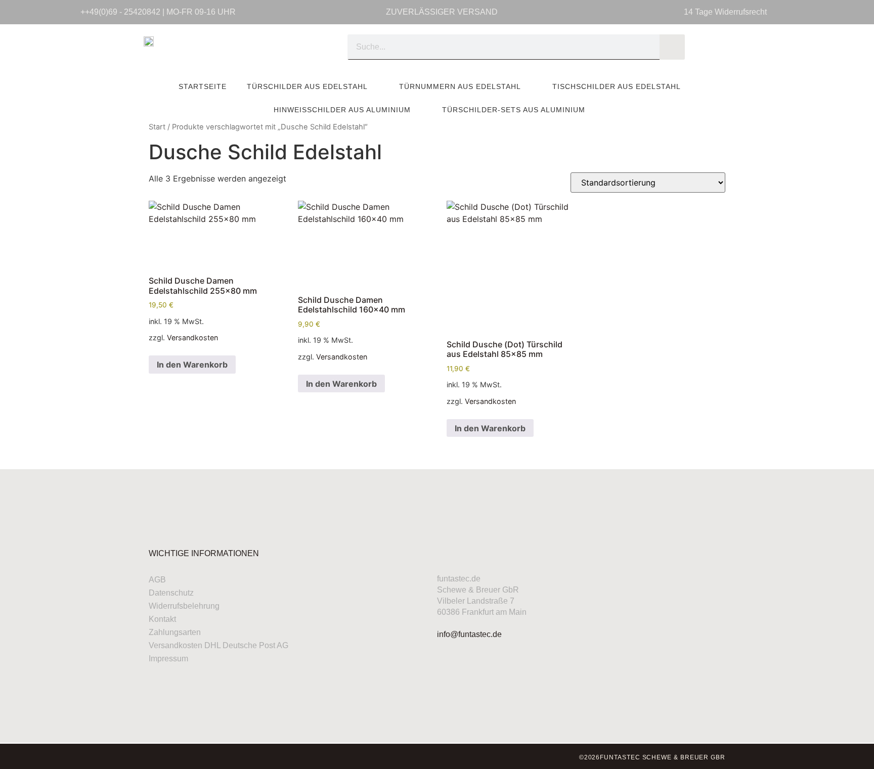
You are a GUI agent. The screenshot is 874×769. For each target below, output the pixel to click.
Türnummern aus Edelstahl (460, 86)
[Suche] (672, 47)
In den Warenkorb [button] (192, 364)
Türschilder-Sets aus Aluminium (513, 110)
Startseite (203, 86)
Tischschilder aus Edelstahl (616, 86)
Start (157, 126)
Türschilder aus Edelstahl (307, 86)
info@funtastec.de (469, 634)
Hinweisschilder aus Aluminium (342, 110)
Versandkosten (192, 337)
